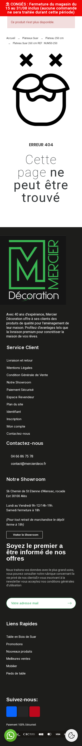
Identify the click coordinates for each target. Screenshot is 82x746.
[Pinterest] (34, 711)
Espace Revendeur (20, 397)
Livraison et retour (20, 360)
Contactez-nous (18, 434)
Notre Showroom (19, 382)
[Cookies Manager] (71, 735)
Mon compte (16, 426)
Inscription (14, 419)
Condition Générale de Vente (27, 375)
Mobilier (11, 666)
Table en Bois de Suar (21, 637)
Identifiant (14, 412)
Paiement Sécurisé (20, 390)
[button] (24, 534)
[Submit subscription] (69, 603)
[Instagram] (23, 711)
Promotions (14, 644)
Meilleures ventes (18, 659)
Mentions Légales (19, 368)
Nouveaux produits (19, 651)
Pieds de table (16, 673)
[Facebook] (11, 711)
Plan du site (15, 404)
